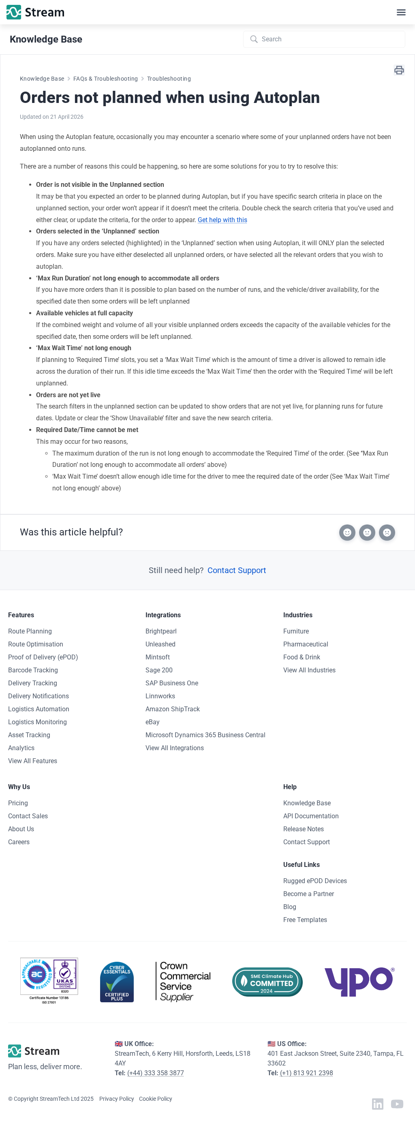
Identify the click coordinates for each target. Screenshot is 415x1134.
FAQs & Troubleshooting (105, 78)
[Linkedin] (377, 1104)
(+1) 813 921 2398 (306, 1073)
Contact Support (237, 570)
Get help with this (222, 220)
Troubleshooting (169, 78)
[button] (401, 12)
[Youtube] (397, 1104)
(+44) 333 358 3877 (155, 1073)
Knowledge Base (42, 78)
